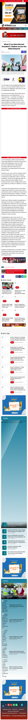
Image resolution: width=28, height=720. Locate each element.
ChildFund (22, 95)
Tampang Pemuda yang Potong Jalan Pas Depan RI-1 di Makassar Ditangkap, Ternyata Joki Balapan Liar (16, 541)
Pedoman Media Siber (13, 711)
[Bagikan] (25, 52)
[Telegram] (22, 276)
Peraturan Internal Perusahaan (9, 713)
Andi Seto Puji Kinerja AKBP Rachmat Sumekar (14, 547)
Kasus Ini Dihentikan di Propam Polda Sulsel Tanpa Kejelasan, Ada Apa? (17, 536)
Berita (4, 287)
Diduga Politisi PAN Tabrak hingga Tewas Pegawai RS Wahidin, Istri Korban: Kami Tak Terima (16, 530)
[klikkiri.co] (9, 25)
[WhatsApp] (25, 276)
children (5, 267)
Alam (3, 51)
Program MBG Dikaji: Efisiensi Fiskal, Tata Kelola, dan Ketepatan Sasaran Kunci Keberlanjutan (7, 306)
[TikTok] (19, 705)
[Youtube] (11, 705)
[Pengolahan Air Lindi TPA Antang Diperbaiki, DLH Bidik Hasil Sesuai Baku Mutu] (20, 285)
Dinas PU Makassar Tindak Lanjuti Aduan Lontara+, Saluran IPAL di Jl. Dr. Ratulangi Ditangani (20, 306)
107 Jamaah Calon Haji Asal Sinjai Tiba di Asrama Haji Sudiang (16, 552)
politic (9, 267)
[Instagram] (8, 705)
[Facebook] (17, 276)
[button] (25, 25)
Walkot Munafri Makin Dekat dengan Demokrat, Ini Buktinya (7, 319)
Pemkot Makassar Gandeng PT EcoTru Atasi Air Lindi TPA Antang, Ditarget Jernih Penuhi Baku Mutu (7, 292)
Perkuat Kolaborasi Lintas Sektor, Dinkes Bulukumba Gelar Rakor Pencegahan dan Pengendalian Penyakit (20, 319)
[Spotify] (14, 705)
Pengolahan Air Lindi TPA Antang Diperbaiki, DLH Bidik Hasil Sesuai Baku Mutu (20, 292)
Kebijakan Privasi (7, 709)
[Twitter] (19, 276)
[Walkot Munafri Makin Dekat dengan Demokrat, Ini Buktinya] (7, 313)
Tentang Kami (22, 713)
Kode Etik (14, 709)
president (12, 267)
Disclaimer (21, 709)
